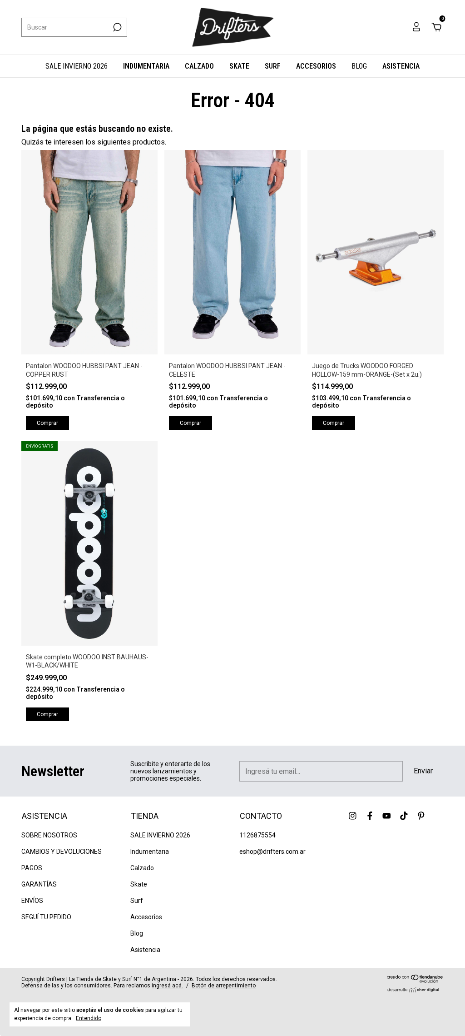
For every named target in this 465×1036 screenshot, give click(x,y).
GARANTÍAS (39, 884)
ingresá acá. (167, 985)
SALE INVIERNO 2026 (76, 66)
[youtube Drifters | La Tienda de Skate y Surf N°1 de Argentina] (386, 816)
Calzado (199, 66)
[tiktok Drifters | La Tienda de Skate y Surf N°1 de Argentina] (404, 816)
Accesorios (316, 66)
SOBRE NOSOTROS (49, 835)
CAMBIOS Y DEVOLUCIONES (61, 851)
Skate (239, 66)
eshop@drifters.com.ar (272, 851)
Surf (273, 66)
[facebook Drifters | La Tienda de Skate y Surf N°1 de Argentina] (370, 816)
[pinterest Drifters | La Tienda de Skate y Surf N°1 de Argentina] (421, 816)
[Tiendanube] (415, 980)
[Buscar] (116, 27)
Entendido (88, 1018)
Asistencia (401, 66)
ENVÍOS (32, 900)
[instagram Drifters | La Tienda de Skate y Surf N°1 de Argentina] (352, 816)
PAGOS (31, 868)
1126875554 (257, 835)
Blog (359, 66)
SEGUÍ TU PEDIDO (46, 917)
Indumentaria (146, 66)
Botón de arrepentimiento (224, 985)
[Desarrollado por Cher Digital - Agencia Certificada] (415, 990)
